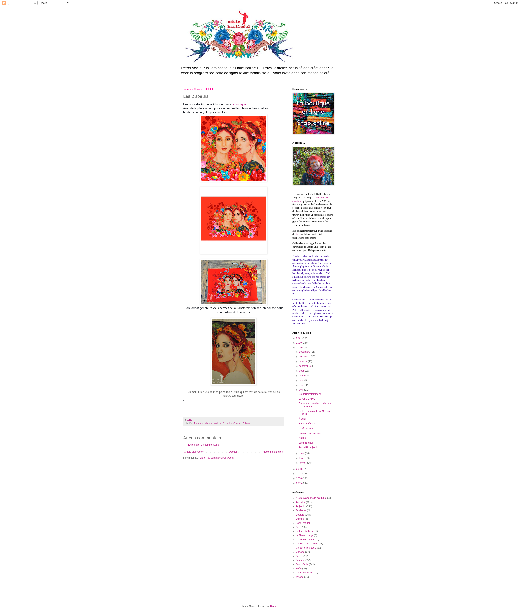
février (303, 458)
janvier (303, 462)
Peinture (247, 423)
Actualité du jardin (308, 447)
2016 (299, 478)
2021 (299, 338)
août (301, 370)
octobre (303, 361)
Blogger (274, 606)
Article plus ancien (273, 451)
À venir (302, 419)
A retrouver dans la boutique (207, 423)
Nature (302, 437)
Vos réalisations (304, 572)
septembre (305, 366)
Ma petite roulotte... (306, 547)
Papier (299, 556)
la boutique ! (240, 104)
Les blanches (306, 442)
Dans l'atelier (303, 523)
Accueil (233, 451)
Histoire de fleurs (305, 531)
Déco (298, 527)
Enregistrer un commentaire (203, 444)
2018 (299, 469)
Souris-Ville (302, 564)
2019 (299, 347)
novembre (305, 356)
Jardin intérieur (307, 423)
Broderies (227, 423)
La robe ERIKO (307, 398)
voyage (300, 577)
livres (298, 234)
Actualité (300, 502)
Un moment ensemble (311, 433)
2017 (299, 473)
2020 (299, 342)
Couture (237, 423)
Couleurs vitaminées (310, 393)
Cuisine (300, 518)
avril (301, 389)
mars (302, 453)
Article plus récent (194, 451)
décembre (305, 351)
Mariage (300, 552)
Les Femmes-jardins (307, 543)
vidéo (299, 568)
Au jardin (301, 506)
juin (301, 380)
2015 (299, 483)
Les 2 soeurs (306, 428)
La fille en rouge (304, 535)
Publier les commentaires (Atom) (216, 457)
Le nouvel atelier (305, 539)
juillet (302, 375)
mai (301, 385)
